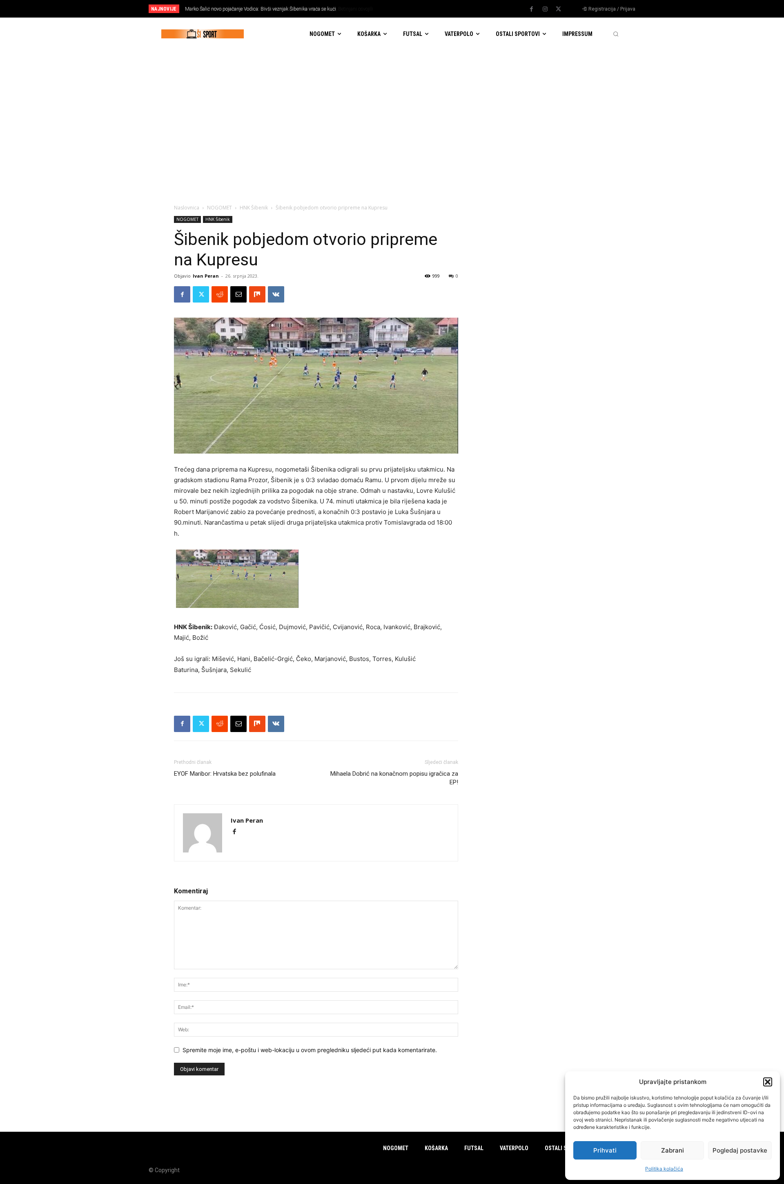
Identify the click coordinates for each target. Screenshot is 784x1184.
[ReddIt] (220, 294)
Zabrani (672, 1150)
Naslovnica (186, 207)
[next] (419, 9)
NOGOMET (219, 207)
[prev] (406, 9)
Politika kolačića (664, 1169)
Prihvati (605, 1150)
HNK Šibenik (254, 207)
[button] (768, 1082)
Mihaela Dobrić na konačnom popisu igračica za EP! (394, 778)
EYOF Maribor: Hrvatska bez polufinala (225, 773)
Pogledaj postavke (740, 1150)
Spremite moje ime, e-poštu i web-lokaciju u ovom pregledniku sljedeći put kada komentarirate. (310, 1049)
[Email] (238, 294)
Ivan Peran (206, 276)
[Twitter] (558, 9)
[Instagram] (545, 9)
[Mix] (257, 294)
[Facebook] (531, 9)
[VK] (276, 294)
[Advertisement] (392, 111)
